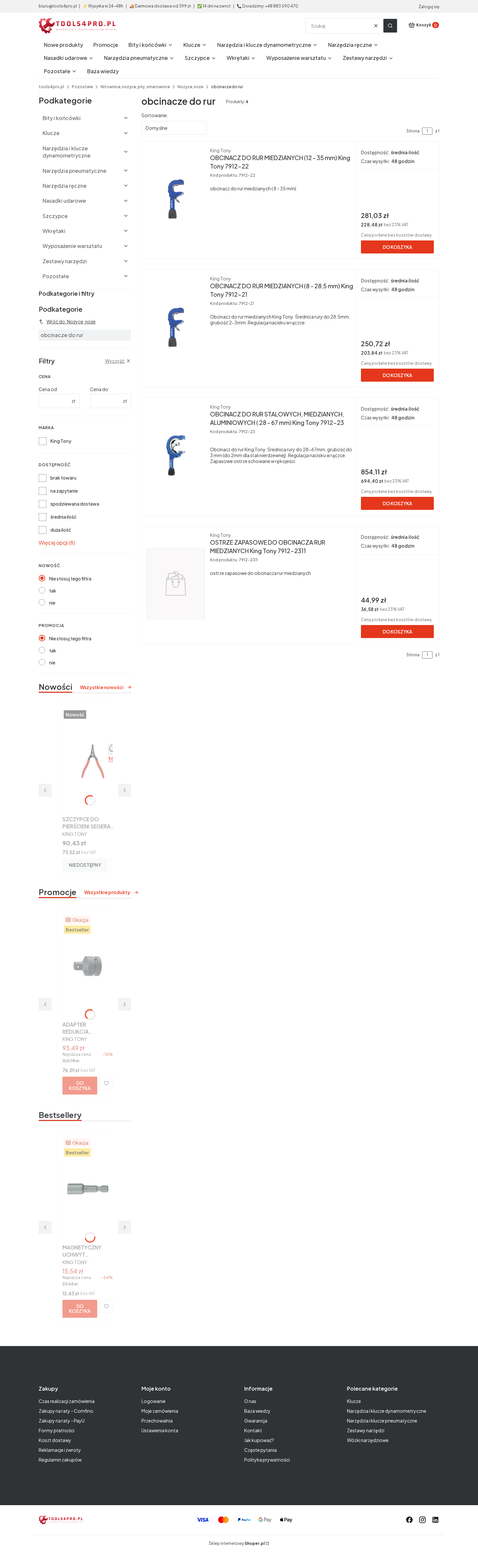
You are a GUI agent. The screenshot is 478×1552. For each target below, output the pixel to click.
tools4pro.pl (51, 86)
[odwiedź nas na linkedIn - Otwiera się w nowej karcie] (435, 1520)
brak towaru (63, 478)
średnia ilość (63, 517)
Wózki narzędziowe (368, 1440)
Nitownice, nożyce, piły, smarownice (135, 86)
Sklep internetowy (237, 1543)
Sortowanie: (154, 115)
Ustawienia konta (159, 1430)
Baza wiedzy (257, 1411)
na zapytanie (64, 491)
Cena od (48, 389)
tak (52, 590)
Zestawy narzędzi (365, 1430)
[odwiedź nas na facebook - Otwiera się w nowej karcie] (409, 1520)
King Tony (60, 441)
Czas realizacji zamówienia (67, 1401)
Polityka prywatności (267, 1460)
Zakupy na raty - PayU (62, 1420)
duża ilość (60, 530)
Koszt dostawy (55, 1440)
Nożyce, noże (190, 86)
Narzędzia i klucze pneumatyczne (382, 1420)
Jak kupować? (259, 1440)
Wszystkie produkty (107, 892)
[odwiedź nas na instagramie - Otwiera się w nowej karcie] (422, 1520)
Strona (412, 131)
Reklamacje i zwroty (60, 1450)
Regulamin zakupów (60, 1460)
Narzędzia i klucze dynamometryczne (386, 1411)
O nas (250, 1401)
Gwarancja (255, 1420)
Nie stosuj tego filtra (70, 578)
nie (52, 603)
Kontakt (253, 1430)
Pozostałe (82, 86)
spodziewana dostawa (74, 504)
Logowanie (153, 1401)
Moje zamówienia (159, 1411)
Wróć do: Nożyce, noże (71, 321)
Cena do (99, 389)
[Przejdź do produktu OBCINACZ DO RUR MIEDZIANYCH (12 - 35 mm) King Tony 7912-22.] (176, 199)
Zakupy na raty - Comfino (66, 1411)
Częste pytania (260, 1450)
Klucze (354, 1401)
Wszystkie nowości (102, 687)
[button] (390, 26)
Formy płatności (56, 1430)
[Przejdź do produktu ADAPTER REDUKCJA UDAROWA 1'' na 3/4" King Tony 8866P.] (87, 966)
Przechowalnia (157, 1420)
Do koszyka (80, 1085)
